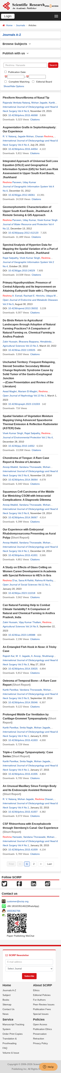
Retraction (38, 1038)
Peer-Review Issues (43, 1004)
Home (9, 25)
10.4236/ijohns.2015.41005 (23, 774)
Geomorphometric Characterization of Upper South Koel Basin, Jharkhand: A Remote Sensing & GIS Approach (27, 211)
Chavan (44, 136)
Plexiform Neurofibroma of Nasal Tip (26, 97)
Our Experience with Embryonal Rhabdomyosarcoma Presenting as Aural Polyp (29, 533)
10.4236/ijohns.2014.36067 (23, 517)
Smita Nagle (26, 727)
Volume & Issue (11, 1052)
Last (49, 864)
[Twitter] (4, 883)
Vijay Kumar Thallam (30, 622)
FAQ (5, 1048)
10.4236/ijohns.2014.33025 (23, 668)
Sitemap (7, 1004)
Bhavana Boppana (29, 341)
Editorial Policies (41, 995)
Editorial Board (44, 81)
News (5, 1014)
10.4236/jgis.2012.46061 (21, 195)
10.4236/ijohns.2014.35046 (23, 702)
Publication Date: (16, 72)
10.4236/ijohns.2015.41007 (23, 811)
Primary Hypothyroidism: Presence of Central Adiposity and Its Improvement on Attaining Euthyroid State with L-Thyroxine (30, 286)
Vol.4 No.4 (23, 144)
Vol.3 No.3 (23, 664)
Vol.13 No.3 (32, 345)
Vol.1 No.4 (47, 437)
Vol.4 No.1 (23, 551)
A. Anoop (36, 656)
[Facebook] (19, 883)
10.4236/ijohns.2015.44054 (23, 149)
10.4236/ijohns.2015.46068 (23, 115)
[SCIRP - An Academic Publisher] (24, 5)
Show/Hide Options (14, 86)
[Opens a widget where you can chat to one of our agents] (48, 1067)
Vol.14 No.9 (32, 626)
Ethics (36, 990)
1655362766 (13, 910)
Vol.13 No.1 (40, 395)
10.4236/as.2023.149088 (21, 635)
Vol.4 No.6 (23, 111)
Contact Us (8, 1009)
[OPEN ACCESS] (52, 5)
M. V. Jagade (23, 656)
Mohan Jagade (39, 102)
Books (6, 999)
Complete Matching (19, 81)
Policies (39, 1019)
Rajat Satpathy (10, 258)
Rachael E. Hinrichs (34, 295)
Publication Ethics (42, 1029)
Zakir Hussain (10, 341)
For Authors (39, 999)
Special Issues (40, 1014)
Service (8, 1019)
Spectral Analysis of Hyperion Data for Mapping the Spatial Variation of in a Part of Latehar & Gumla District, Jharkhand (30, 248)
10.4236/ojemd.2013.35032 (23, 308)
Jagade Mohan (26, 136)
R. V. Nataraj (9, 136)
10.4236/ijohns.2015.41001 (23, 555)
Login (8, 16)
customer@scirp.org (17, 901)
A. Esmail (12, 295)
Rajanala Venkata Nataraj (16, 102)
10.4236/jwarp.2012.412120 (23, 232)
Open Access (40, 1024)
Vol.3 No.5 (8, 304)
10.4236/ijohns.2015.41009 (23, 849)
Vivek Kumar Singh (47, 220)
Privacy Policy (40, 1043)
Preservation (40, 1033)
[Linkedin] (33, 883)
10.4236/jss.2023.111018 (21, 593)
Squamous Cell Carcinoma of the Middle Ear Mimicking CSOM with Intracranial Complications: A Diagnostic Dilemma (28, 495)
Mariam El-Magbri (27, 391)
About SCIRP (42, 985)
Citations (35, 119)
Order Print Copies (13, 1033)
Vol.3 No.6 (23, 475)
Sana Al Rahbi (26, 580)
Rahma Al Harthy (44, 580)
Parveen (12, 182)
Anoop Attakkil (10, 467)
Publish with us (15, 53)
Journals (20, 25)
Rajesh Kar (8, 656)
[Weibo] (47, 883)
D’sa (10, 580)
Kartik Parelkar (10, 689)
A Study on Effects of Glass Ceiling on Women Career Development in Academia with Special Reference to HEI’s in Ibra (29, 571)
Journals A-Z (9, 990)
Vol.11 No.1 (44, 584)
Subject (7, 995)
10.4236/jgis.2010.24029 (21, 270)
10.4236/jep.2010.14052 (21, 446)
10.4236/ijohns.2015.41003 (23, 740)
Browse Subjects (16, 44)
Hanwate (12, 837)
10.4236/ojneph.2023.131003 (24, 404)
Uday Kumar (29, 182)
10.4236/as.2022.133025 (21, 350)
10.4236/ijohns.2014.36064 (23, 479)
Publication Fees (42, 1009)
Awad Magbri (10, 391)
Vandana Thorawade (30, 467)
